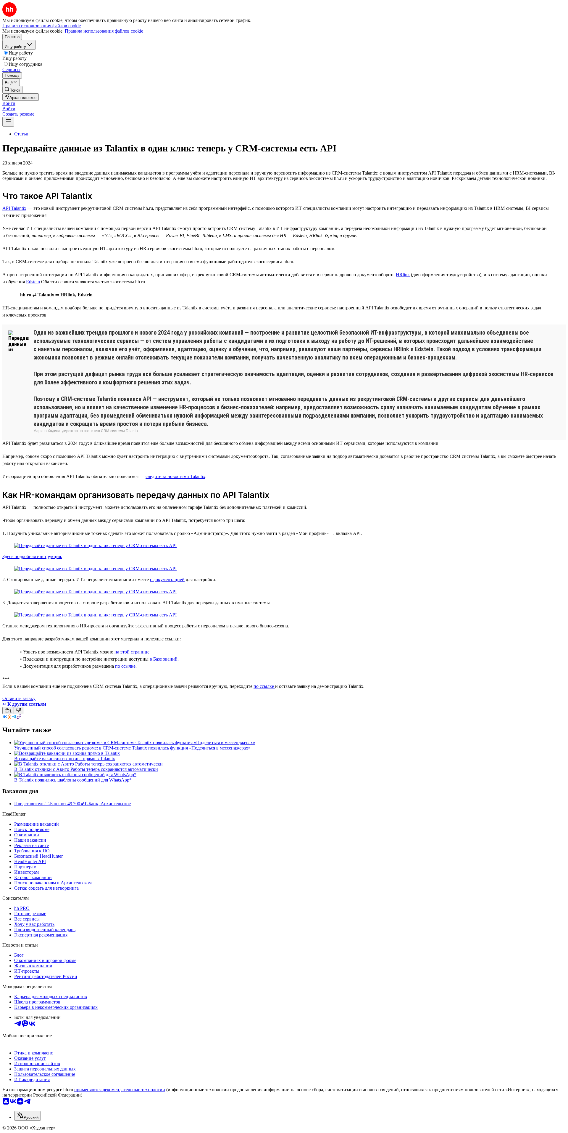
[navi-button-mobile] (8, 122)
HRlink (403, 274)
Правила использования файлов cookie (104, 30)
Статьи (21, 133)
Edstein (33, 281)
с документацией (167, 579)
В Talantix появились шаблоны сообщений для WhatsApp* (73, 779)
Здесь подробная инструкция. (32, 556)
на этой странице (131, 651)
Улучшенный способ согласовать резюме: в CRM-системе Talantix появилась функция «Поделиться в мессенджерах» (132, 747)
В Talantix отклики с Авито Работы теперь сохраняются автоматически (86, 769)
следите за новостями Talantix (175, 476)
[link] (12, 89)
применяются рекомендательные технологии (119, 1089)
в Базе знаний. (164, 658)
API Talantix (14, 208)
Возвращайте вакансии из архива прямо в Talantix (64, 758)
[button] (8, 103)
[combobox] (27, 1116)
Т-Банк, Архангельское (107, 803)
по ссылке (125, 666)
